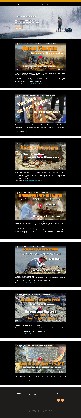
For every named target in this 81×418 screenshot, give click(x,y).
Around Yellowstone (61, 1)
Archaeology (40, 4)
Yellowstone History (25, 380)
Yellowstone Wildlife (28, 131)
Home (34, 4)
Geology (46, 4)
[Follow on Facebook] (58, 400)
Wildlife (51, 4)
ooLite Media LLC (40, 411)
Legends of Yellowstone (50, 1)
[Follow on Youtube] (62, 400)
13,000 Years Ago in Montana (31, 180)
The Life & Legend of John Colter (37, 83)
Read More (18, 28)
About (42, 1)
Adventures (61, 4)
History (55, 4)
